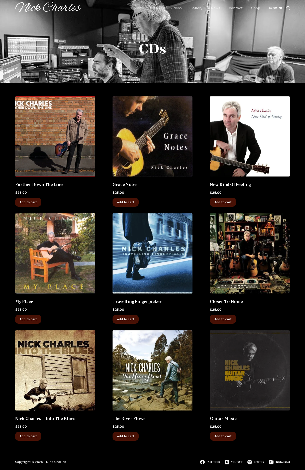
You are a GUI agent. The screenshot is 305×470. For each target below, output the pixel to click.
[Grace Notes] (152, 136)
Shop (255, 8)
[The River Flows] (152, 370)
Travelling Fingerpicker (137, 301)
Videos (176, 8)
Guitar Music (223, 418)
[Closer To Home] (250, 253)
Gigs (153, 8)
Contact (235, 8)
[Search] (288, 8)
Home (136, 8)
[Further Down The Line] (55, 136)
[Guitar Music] (250, 370)
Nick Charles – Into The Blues (45, 418)
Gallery (196, 8)
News (215, 8)
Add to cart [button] (28, 202)
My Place (24, 301)
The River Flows (129, 418)
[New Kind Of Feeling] (250, 136)
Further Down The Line (39, 184)
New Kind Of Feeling (230, 184)
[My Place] (55, 253)
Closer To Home (226, 301)
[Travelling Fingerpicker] (152, 253)
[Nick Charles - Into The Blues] (55, 370)
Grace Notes (125, 184)
